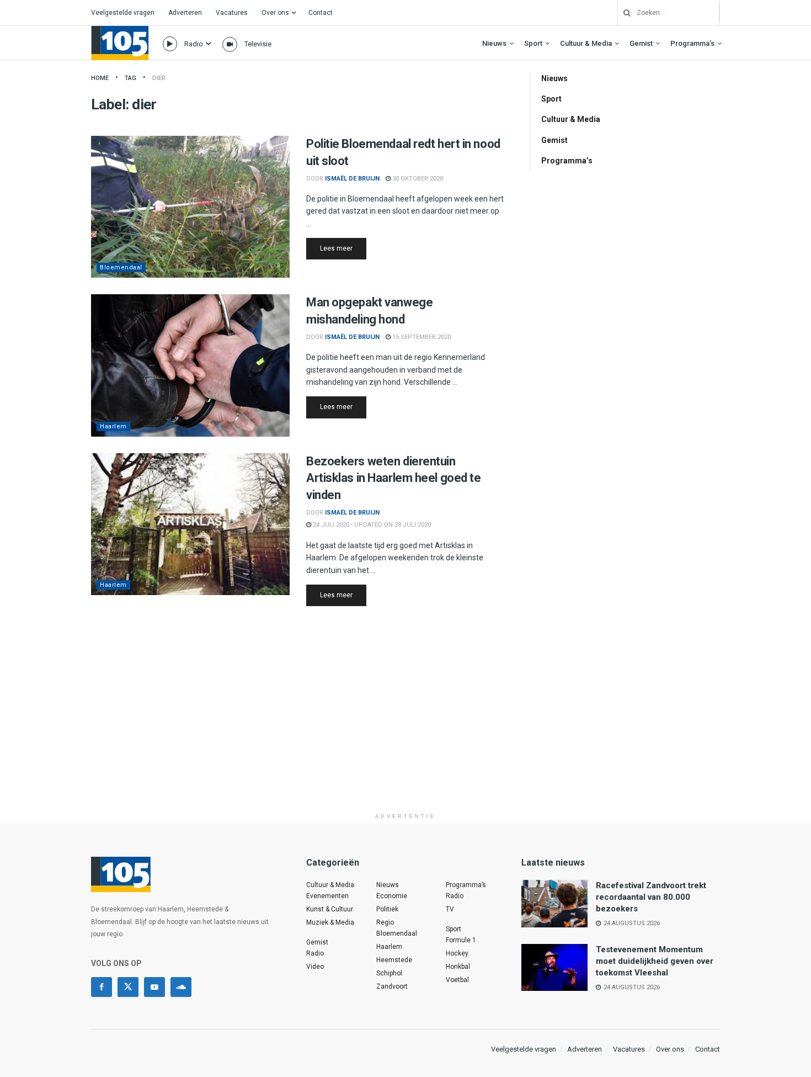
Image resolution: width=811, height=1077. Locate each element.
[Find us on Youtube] (154, 987)
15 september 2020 (421, 337)
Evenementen (327, 896)
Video (315, 966)
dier (159, 78)
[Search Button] (622, 12)
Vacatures (232, 13)
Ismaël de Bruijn (352, 178)
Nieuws (494, 43)
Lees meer (343, 248)
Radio (193, 44)
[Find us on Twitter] (128, 987)
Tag (130, 78)
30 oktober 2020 (417, 178)
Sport (533, 43)
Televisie (257, 44)
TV (450, 909)
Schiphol (389, 973)
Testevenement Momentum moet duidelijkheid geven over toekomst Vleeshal (654, 961)
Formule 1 (461, 940)
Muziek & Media (330, 922)
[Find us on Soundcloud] (180, 987)
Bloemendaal (121, 267)
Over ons (275, 13)
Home (100, 78)
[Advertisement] (405, 730)
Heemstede (394, 960)
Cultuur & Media (586, 43)
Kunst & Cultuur (329, 909)
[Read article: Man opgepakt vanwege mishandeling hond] (190, 365)
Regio (385, 922)
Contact (320, 13)
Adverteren (185, 13)
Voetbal (457, 980)
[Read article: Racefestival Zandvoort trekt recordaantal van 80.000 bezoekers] (554, 903)
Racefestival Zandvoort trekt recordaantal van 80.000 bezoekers (651, 897)
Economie (391, 896)
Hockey (457, 953)
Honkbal (458, 966)
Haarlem (113, 426)
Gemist (641, 43)
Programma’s (692, 43)
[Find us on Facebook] (101, 987)
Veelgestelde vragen (122, 13)
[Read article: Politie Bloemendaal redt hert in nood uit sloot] (190, 207)
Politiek (387, 909)
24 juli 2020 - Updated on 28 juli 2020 (371, 524)
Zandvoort (392, 986)
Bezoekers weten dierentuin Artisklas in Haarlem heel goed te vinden (393, 478)
